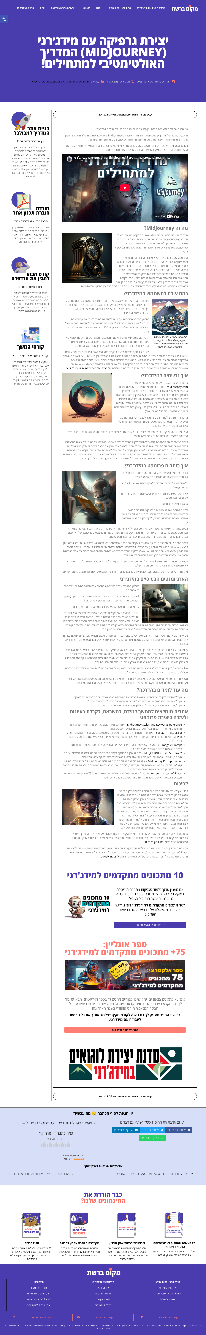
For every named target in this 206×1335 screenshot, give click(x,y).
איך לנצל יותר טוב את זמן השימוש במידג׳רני (88, 368)
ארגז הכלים (31, 1243)
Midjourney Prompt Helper (165, 761)
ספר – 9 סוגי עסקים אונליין (38, 1299)
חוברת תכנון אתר (39, 1287)
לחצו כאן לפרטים (154, 842)
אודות (42, 7)
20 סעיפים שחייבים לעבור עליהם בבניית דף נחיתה (174, 1244)
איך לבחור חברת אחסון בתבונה (79, 1243)
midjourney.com (177, 387)
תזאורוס (178, 737)
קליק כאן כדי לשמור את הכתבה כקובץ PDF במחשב (125, 114)
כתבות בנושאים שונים (79, 81)
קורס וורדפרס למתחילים (30, 287)
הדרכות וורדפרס (103, 1293)
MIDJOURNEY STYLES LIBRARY (163, 753)
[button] (4, 19)
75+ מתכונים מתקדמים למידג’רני (158, 773)
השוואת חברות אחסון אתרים (167, 1293)
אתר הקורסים (103, 1287)
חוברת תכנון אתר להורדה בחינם (30, 221)
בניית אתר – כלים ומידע (120, 7)
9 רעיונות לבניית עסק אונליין (127, 1243)
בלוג (98, 7)
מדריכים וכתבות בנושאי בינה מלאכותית (49, 81)
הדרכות (86, 7)
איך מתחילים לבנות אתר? (30, 141)
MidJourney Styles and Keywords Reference (154, 724)
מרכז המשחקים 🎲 (25, 7)
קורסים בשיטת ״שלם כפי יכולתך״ (30, 356)
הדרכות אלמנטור (103, 1305)
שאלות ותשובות (167, 1299)
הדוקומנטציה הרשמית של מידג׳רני (163, 732)
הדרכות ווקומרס (103, 1299)
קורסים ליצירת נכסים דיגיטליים (151, 7)
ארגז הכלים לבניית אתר (38, 1305)
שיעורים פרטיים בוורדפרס (62, 7)
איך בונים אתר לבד (167, 1287)
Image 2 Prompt (172, 745)
